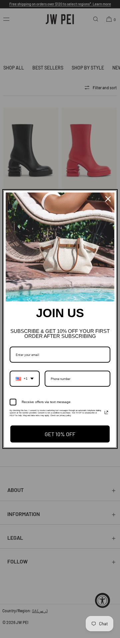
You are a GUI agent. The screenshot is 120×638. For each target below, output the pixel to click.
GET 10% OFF (60, 434)
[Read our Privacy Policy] (106, 412)
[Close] (108, 199)
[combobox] (25, 379)
